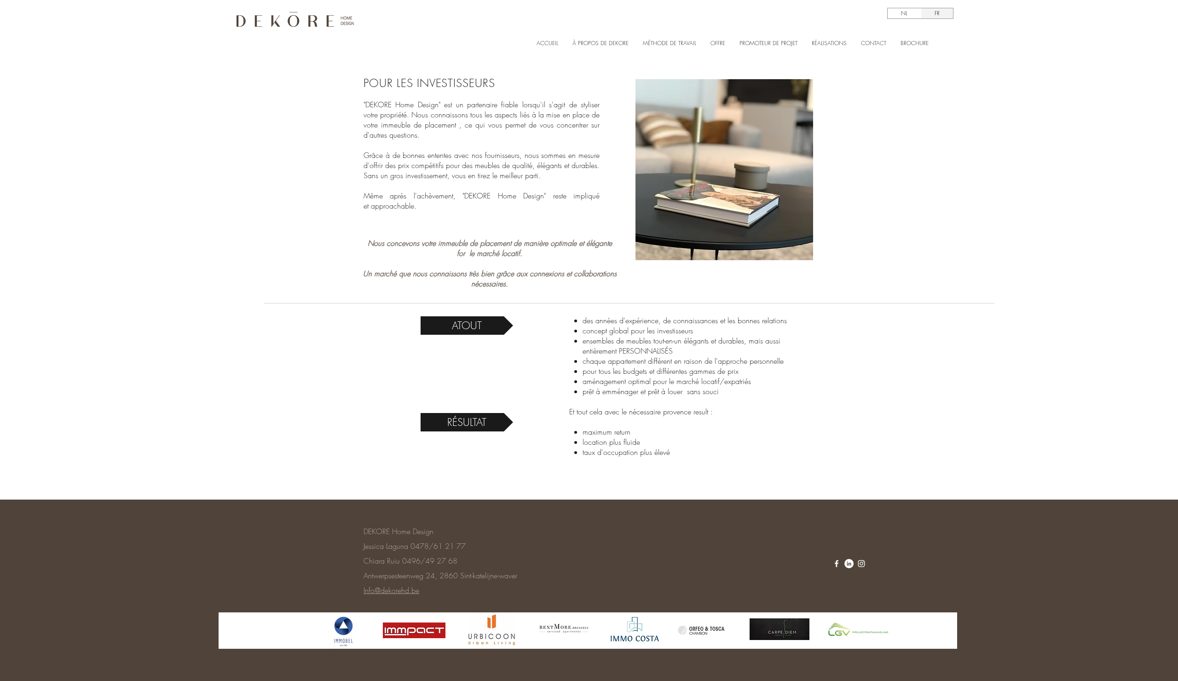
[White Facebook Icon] (836, 563)
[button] (467, 325)
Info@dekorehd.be (391, 590)
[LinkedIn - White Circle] (849, 563)
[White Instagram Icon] (861, 563)
